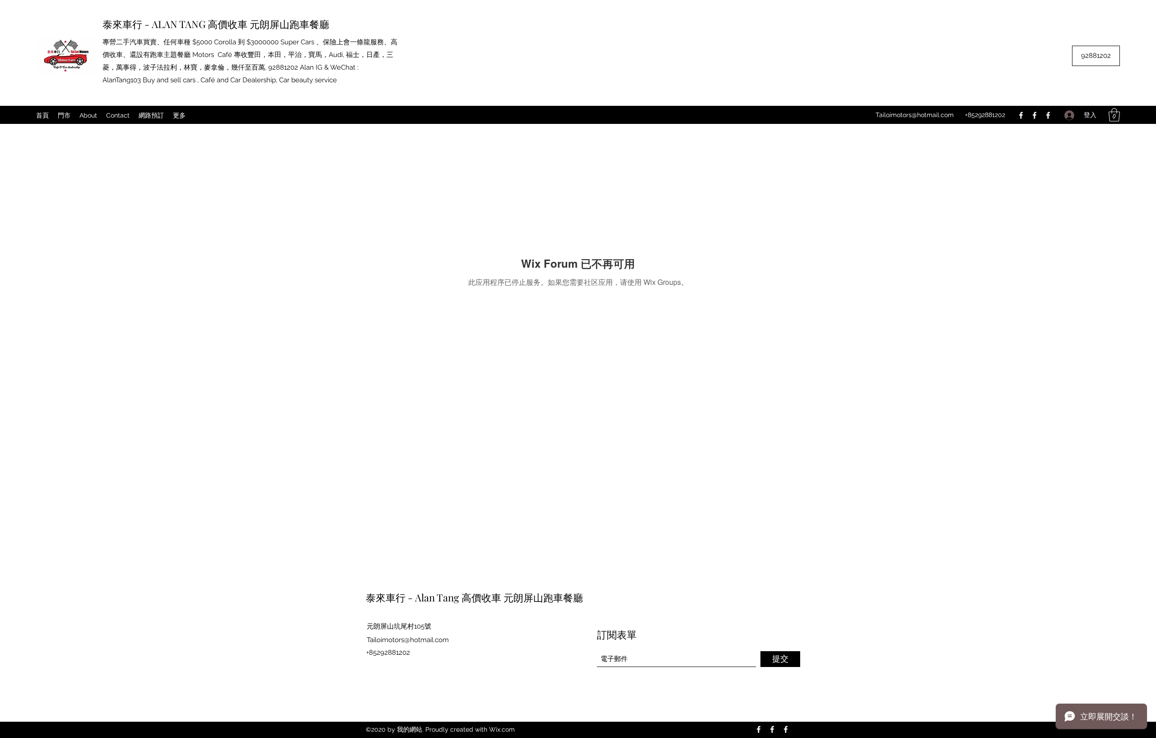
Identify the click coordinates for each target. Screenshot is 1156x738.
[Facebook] (1020, 115)
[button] (1114, 115)
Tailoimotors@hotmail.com (915, 114)
